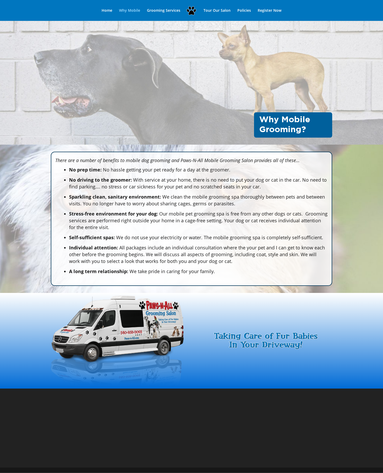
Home (107, 11)
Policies (244, 11)
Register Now (269, 11)
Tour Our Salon (217, 11)
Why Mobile (129, 11)
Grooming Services (163, 11)
